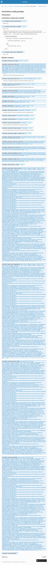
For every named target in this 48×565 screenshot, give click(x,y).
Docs (3, 6)
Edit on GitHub (42, 6)
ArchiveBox (24, 1)
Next (43, 556)
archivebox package (19, 6)
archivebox (10, 6)
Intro (6, 6)
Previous (5, 556)
